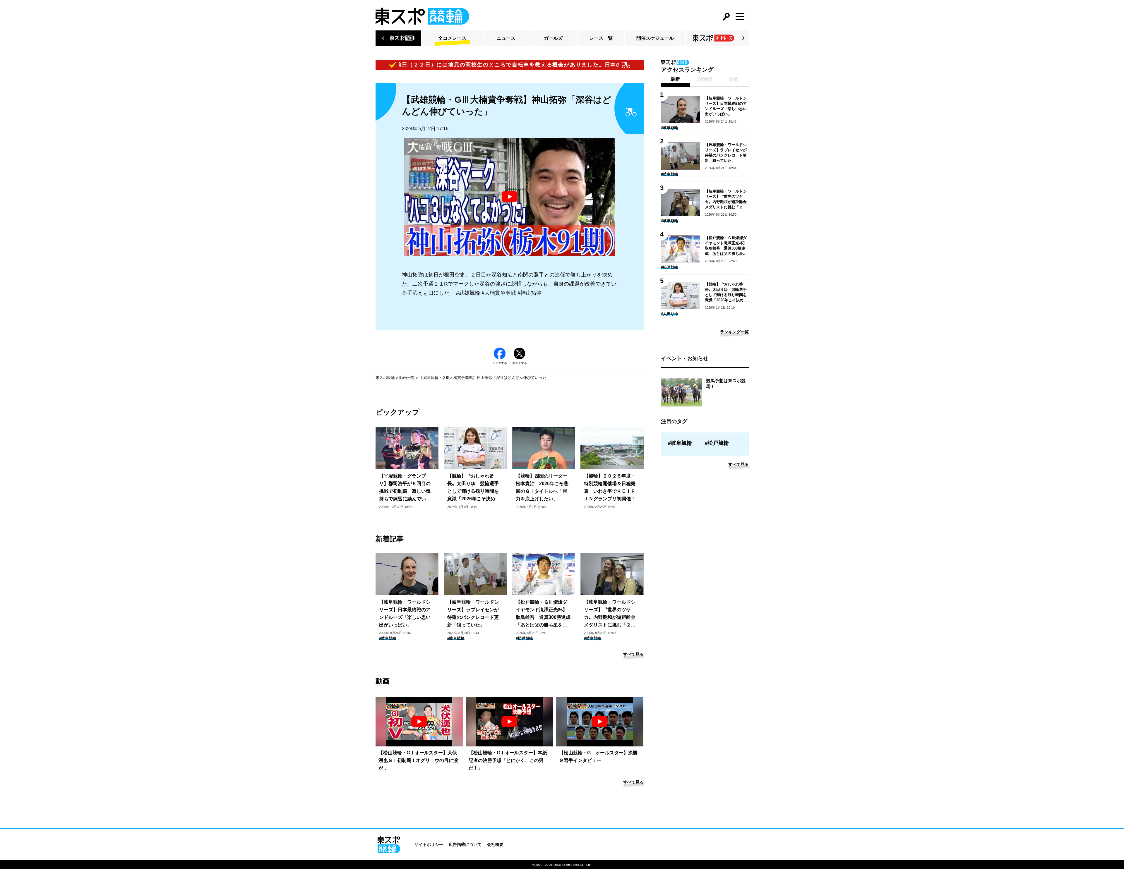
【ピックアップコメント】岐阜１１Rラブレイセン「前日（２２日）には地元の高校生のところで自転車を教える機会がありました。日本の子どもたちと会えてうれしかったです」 (459, 65)
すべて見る (633, 654)
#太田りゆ (669, 314)
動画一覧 (407, 377)
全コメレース (452, 38)
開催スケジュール (655, 38)
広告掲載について (465, 844)
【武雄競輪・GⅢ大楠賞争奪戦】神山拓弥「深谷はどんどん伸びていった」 (484, 377)
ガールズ (553, 38)
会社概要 (495, 844)
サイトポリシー (428, 844)
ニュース (506, 38)
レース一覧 (601, 38)
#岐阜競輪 (387, 638)
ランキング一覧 (734, 331)
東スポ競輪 (385, 377)
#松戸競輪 (524, 638)
